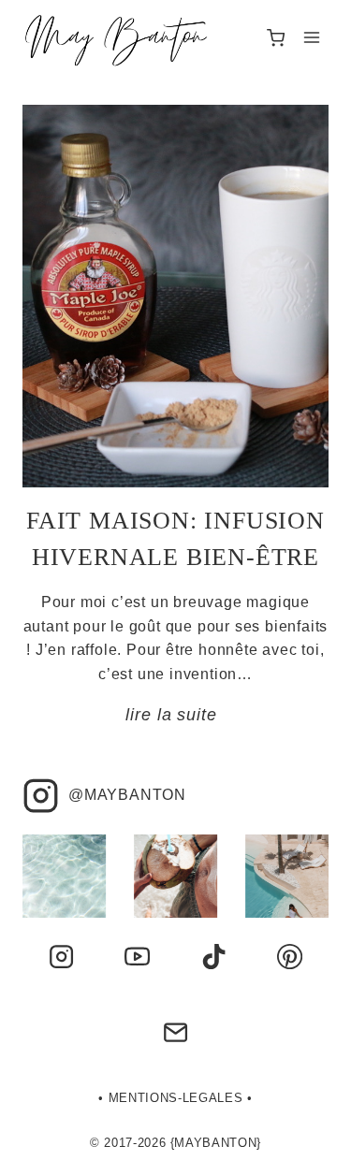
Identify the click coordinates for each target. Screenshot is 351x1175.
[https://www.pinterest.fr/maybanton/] (290, 956)
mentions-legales (175, 1098)
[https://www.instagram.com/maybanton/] (61, 956)
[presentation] (175, 296)
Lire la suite (175, 714)
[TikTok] (213, 956)
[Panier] (276, 38)
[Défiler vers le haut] (309, 1150)
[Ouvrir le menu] (311, 37)
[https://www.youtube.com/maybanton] (137, 956)
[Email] (175, 1033)
